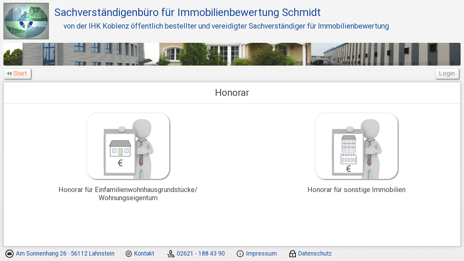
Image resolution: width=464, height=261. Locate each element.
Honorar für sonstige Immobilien (356, 190)
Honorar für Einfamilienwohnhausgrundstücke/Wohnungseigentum (127, 194)
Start (20, 73)
